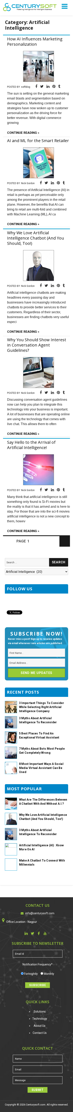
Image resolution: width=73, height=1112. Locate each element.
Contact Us (40, 1032)
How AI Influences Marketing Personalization (34, 41)
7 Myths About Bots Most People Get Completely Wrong (42, 750)
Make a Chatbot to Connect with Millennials (42, 862)
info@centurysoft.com (39, 913)
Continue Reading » (23, 133)
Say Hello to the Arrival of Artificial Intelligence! (31, 444)
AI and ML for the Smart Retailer (38, 140)
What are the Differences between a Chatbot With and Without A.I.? (43, 801)
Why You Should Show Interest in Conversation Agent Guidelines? (36, 345)
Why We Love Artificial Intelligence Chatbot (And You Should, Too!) (35, 238)
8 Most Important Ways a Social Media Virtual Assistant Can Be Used (41, 768)
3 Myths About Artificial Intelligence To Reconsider (38, 720)
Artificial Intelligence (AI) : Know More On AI (41, 847)
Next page (65, 546)
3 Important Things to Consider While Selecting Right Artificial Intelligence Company (41, 707)
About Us (39, 1025)
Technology (39, 1018)
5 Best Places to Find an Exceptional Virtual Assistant (39, 735)
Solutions (40, 1011)
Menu (65, 6)
